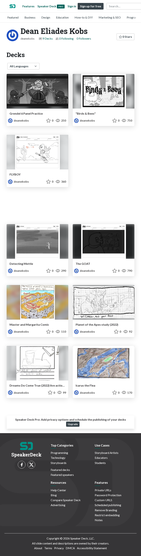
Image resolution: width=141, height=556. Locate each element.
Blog (54, 495)
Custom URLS (103, 500)
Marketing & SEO (110, 17)
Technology (58, 457)
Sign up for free (90, 6)
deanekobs (21, 120)
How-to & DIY (84, 17)
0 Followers (84, 38)
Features (28, 6)
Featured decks (60, 469)
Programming (59, 452)
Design (45, 17)
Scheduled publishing (108, 505)
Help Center (58, 490)
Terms (48, 548)
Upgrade (73, 424)
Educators (101, 457)
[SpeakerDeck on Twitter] (31, 465)
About (38, 548)
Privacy (59, 548)
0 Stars (127, 36)
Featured (13, 17)
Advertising (58, 505)
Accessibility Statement (92, 548)
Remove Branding (106, 510)
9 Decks (47, 38)
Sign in (72, 6)
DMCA (70, 548)
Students (100, 462)
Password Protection (108, 495)
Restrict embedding (107, 515)
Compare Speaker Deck (66, 500)
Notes (99, 520)
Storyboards (58, 462)
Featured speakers (62, 474)
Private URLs (103, 490)
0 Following (66, 38)
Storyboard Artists (106, 452)
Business (29, 17)
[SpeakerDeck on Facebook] (22, 465)
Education (62, 17)
